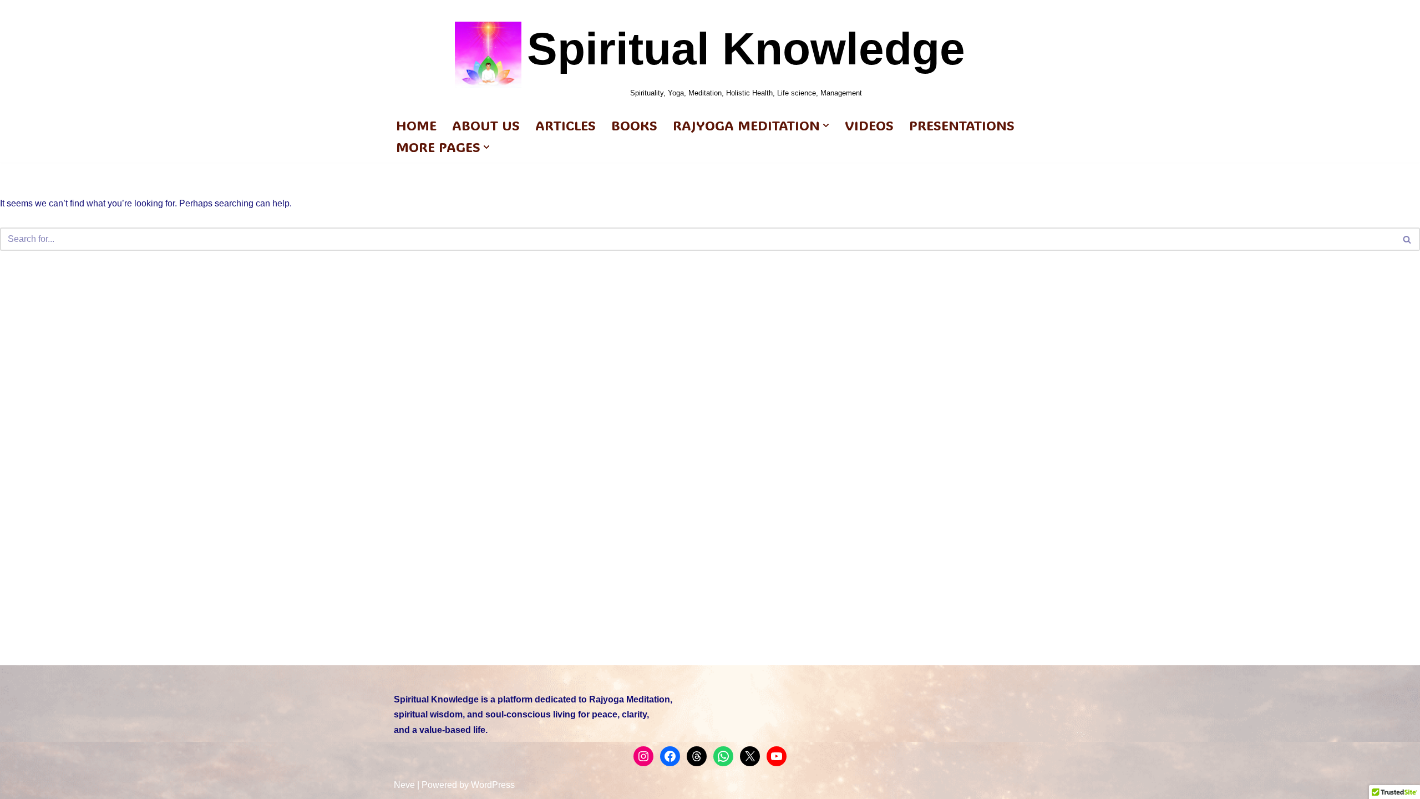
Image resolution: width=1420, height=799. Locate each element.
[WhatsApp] (723, 756)
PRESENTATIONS (962, 125)
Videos (869, 125)
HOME (416, 125)
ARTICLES (565, 125)
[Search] (1407, 239)
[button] (826, 125)
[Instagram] (643, 756)
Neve (404, 785)
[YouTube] (777, 756)
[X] (750, 756)
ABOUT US (486, 125)
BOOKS (634, 125)
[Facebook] (670, 756)
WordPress (493, 785)
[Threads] (697, 756)
